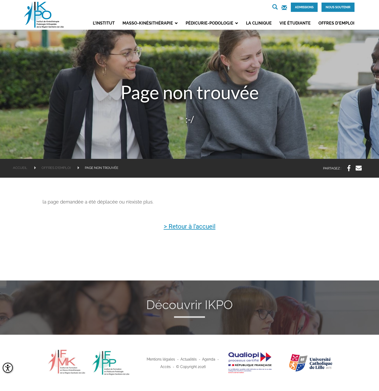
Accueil (20, 168)
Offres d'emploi (336, 23)
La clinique (259, 23)
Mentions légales (161, 359)
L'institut (104, 23)
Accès (165, 367)
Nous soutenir (338, 7)
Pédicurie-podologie (210, 23)
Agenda (208, 359)
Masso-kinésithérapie (148, 23)
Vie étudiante (295, 23)
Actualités (188, 359)
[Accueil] (46, 15)
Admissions (304, 7)
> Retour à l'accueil (190, 226)
